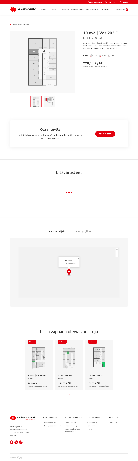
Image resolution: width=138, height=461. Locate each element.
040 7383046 (18, 432)
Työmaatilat (63, 9)
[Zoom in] (117, 249)
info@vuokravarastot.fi (18, 429)
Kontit (53, 9)
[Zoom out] (117, 252)
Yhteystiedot (110, 2)
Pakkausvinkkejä (71, 426)
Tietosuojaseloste (49, 422)
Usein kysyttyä (70, 422)
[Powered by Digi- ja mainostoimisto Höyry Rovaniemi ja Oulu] (16, 457)
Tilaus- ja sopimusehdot (52, 426)
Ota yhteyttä (113, 422)
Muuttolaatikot (92, 9)
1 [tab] (69, 394)
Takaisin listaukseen (21, 24)
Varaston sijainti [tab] (57, 231)
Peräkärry (106, 9)
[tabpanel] (39, 365)
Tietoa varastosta (95, 2)
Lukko (89, 429)
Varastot (44, 9)
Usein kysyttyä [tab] (82, 231)
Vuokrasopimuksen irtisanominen (72, 430)
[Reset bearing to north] (117, 255)
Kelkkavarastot (77, 9)
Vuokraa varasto (51, 417)
